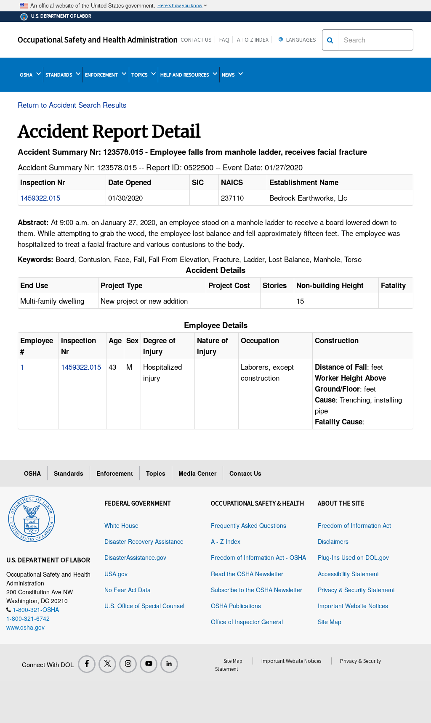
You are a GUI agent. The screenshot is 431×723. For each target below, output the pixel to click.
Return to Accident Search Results (72, 104)
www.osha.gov (25, 627)
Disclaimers (333, 541)
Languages (300, 39)
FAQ (224, 39)
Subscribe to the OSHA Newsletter (256, 589)
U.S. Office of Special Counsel (144, 605)
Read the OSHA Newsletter (247, 573)
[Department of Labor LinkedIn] (169, 664)
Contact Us (196, 39)
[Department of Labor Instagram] (128, 664)
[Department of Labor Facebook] (87, 664)
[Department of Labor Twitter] (107, 664)
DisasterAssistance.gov (135, 557)
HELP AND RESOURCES (185, 75)
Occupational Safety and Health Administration (98, 39)
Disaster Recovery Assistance (144, 541)
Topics (155, 473)
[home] (31, 517)
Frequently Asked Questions (248, 525)
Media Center (197, 473)
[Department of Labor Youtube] (148, 664)
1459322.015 (40, 197)
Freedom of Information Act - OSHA (258, 557)
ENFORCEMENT (102, 75)
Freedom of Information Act (354, 525)
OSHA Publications (236, 605)
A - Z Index (225, 541)
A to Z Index (253, 39)
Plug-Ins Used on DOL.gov (353, 557)
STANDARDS (59, 75)
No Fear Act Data (127, 589)
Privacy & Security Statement (356, 589)
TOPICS (140, 75)
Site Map (329, 621)
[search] (330, 40)
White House (121, 525)
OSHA (27, 75)
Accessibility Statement (348, 573)
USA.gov (116, 573)
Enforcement (114, 473)
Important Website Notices (353, 605)
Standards (68, 473)
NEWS (229, 75)
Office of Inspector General (247, 621)
